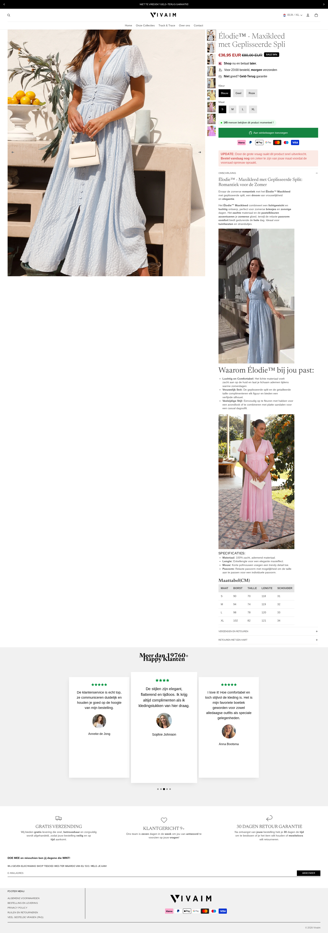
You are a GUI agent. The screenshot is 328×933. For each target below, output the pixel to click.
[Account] (308, 15)
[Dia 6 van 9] (211, 95)
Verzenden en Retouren (233, 631)
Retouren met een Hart (232, 639)
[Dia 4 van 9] (211, 71)
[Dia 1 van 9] (211, 35)
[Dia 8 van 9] (211, 119)
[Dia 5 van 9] (211, 83)
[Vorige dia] (4, 4)
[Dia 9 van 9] (211, 131)
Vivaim (316, 927)
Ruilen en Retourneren (23, 912)
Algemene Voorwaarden (23, 898)
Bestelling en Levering (23, 903)
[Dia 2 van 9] (211, 47)
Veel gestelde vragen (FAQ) (25, 917)
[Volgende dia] (324, 4)
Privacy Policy (17, 907)
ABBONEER (308, 873)
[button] (158, 789)
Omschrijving (227, 173)
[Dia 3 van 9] (211, 59)
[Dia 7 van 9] (211, 107)
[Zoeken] (9, 15)
